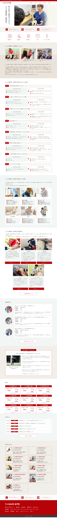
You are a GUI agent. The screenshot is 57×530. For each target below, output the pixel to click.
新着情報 (13, 511)
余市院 (21, 509)
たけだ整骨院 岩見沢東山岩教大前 (19, 474)
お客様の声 (49, 2)
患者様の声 (29, 507)
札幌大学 (10, 367)
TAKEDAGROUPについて (10, 507)
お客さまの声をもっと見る (28, 341)
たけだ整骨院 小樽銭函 (41, 465)
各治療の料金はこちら (28, 293)
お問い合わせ (36, 507)
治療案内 (40, 2)
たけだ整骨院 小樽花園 (17, 465)
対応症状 (35, 2)
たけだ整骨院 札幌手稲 (41, 456)
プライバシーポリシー (25, 511)
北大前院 (11, 509)
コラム (18, 511)
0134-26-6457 (41, 467)
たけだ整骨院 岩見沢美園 (41, 474)
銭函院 (28, 509)
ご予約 (54, 2)
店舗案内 (31, 2)
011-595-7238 (17, 458)
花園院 (15, 509)
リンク (33, 511)
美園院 (31, 509)
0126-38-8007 (41, 476)
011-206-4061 (41, 450)
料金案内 (44, 2)
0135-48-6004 (17, 487)
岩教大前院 (37, 509)
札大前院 (18, 509)
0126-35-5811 (17, 476)
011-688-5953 (41, 458)
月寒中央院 (24, 509)
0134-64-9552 (17, 467)
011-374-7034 (17, 450)
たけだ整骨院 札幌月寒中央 (18, 456)
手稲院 (33, 509)
